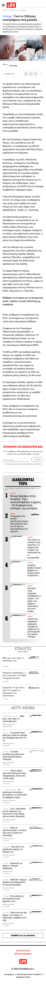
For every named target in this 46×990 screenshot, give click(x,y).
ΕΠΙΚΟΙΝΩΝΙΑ (23, 954)
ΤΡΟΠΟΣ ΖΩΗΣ (14, 10)
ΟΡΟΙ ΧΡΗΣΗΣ (9, 464)
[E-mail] (36, 74)
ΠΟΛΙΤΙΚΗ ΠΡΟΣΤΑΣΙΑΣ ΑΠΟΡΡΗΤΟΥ (29, 464)
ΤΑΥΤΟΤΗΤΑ (23, 951)
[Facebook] (39, 57)
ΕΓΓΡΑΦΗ (37, 459)
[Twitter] (43, 57)
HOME (5, 10)
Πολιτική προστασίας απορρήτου (29, 974)
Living (23, 10)
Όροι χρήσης (9, 974)
